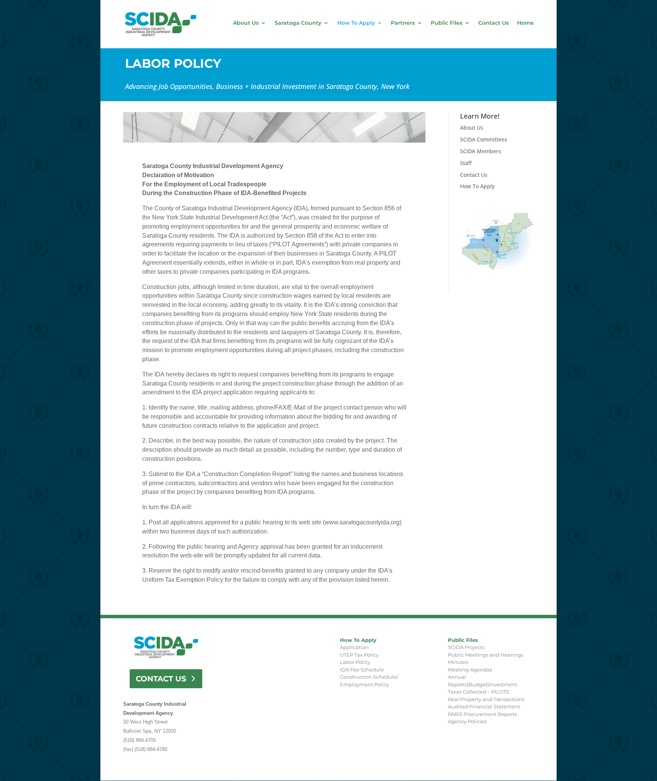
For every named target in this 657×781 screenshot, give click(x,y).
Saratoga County (298, 23)
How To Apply (356, 23)
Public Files (446, 23)
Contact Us (493, 23)
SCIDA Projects (466, 647)
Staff (466, 163)
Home (525, 23)
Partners (403, 23)
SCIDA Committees (483, 139)
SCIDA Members (480, 151)
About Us (246, 23)
